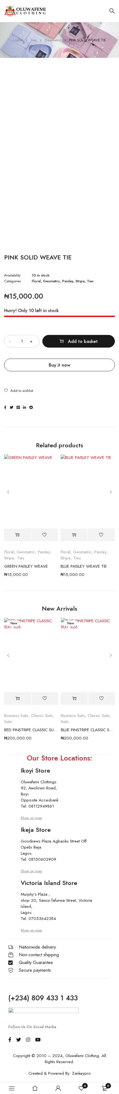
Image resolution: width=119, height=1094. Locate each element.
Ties (33, 40)
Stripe (80, 281)
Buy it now (59, 365)
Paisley (67, 281)
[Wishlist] (18, 391)
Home (18, 40)
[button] (17, 535)
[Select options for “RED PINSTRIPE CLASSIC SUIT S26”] (17, 698)
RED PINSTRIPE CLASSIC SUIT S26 (31, 730)
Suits (8, 722)
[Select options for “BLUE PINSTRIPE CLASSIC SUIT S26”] (74, 698)
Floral (36, 281)
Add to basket (83, 341)
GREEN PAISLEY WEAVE (26, 566)
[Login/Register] (58, 1088)
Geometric (53, 40)
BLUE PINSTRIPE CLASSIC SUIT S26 (88, 730)
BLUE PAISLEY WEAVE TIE (84, 566)
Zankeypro (81, 1073)
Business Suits (16, 716)
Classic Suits (42, 716)
